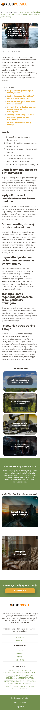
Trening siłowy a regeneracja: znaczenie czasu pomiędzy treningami (20, 117)
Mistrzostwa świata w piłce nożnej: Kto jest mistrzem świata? (20, 682)
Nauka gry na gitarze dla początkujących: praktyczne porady (20, 672)
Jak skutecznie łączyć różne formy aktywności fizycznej (20, 403)
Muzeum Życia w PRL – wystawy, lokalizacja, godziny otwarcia (20, 677)
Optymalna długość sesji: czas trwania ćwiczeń (21, 102)
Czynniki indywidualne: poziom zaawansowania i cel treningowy (21, 109)
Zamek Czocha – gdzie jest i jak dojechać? (20, 513)
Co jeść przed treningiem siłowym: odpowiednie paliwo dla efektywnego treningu (20, 446)
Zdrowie (20, 660)
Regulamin (20, 706)
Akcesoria (20, 650)
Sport (16, 12)
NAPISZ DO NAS (20, 591)
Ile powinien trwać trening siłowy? (19, 123)
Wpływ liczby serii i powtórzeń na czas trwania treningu (20, 97)
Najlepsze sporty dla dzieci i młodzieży (20, 381)
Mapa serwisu (20, 702)
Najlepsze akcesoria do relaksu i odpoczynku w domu (20, 553)
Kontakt (20, 640)
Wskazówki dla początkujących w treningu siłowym (20, 424)
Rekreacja (20, 653)
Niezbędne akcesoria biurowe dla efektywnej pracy (20, 687)
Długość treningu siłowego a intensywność (20, 91)
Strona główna (6, 12)
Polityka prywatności (19, 698)
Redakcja (20, 637)
